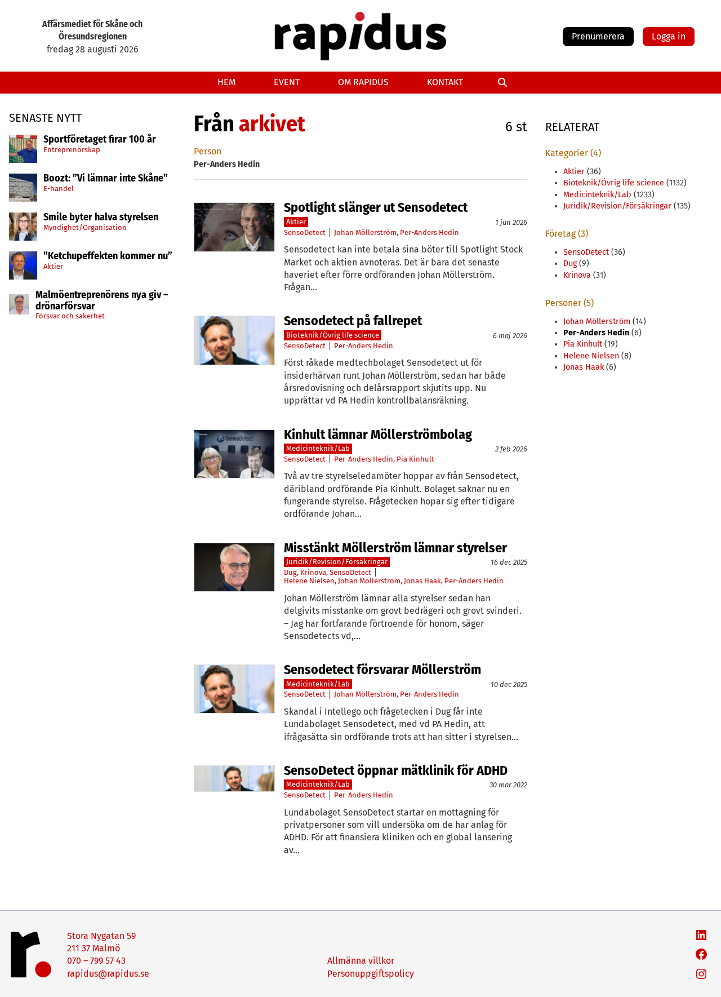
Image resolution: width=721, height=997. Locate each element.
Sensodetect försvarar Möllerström (382, 669)
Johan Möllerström (365, 232)
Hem (226, 82)
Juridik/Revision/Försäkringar (337, 561)
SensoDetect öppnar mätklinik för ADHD (396, 770)
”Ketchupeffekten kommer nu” (107, 256)
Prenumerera (598, 36)
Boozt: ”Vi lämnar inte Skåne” (105, 178)
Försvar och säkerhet (70, 316)
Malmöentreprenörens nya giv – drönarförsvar (101, 301)
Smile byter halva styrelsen (100, 217)
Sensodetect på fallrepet (353, 320)
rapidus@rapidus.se (108, 973)
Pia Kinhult (415, 459)
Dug (290, 572)
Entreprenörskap (71, 149)
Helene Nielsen (309, 581)
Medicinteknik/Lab (318, 448)
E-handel (58, 188)
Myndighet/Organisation (85, 227)
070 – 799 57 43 (96, 960)
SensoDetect (305, 232)
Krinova (313, 572)
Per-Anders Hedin (429, 232)
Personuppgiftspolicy (370, 973)
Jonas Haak (422, 581)
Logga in (669, 36)
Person (207, 151)
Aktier (53, 266)
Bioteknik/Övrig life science (332, 335)
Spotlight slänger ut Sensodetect (376, 207)
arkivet (272, 124)
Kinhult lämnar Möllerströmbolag (378, 434)
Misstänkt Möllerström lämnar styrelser (395, 547)
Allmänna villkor (360, 960)
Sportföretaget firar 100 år (99, 139)
